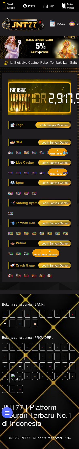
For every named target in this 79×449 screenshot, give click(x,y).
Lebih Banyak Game (55, 142)
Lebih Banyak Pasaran (53, 125)
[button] (6, 46)
